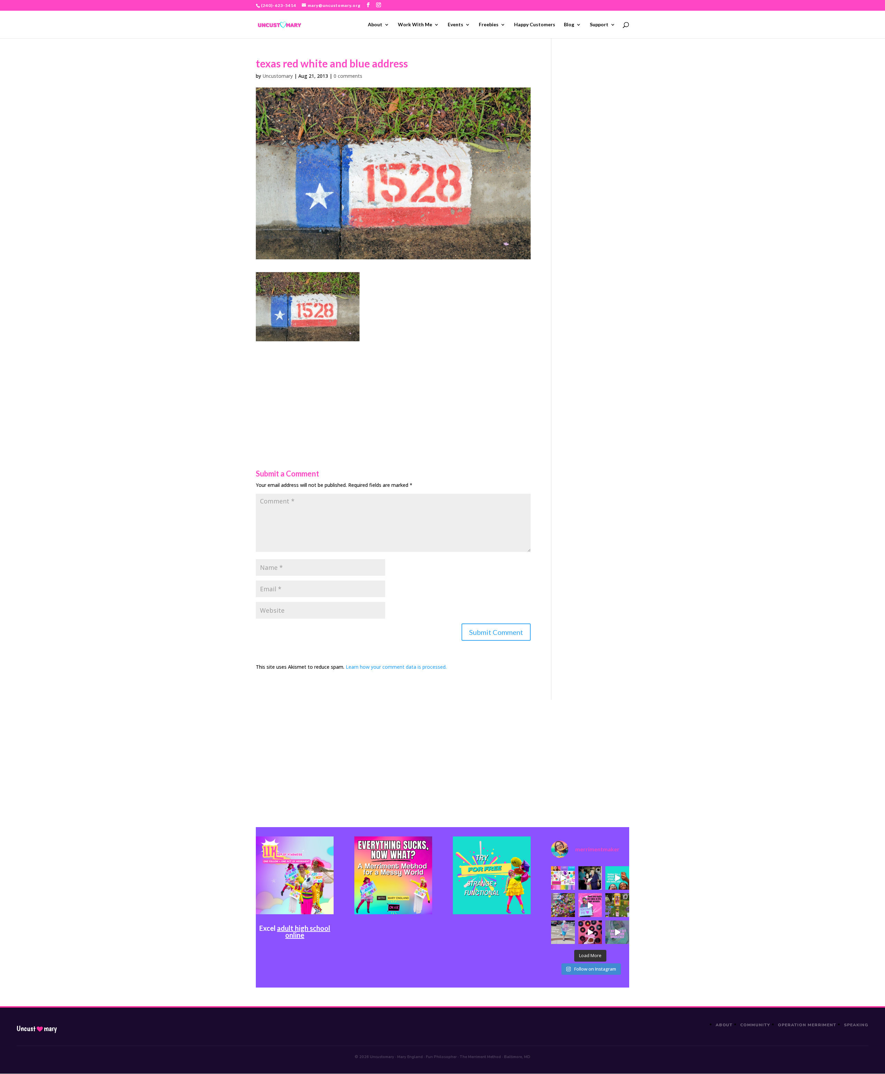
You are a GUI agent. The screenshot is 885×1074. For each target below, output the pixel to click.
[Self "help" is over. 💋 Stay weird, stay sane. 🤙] (617, 878)
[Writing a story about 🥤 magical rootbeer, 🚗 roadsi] (617, 932)
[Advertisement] (393, 389)
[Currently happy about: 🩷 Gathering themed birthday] (617, 905)
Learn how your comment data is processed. (396, 667)
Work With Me (415, 24)
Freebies (489, 24)
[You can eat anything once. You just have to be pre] (590, 905)
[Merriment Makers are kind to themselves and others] (563, 932)
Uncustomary (277, 76)
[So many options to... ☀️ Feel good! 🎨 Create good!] (563, 878)
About (375, 24)
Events (455, 24)
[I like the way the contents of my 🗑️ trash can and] (563, 905)
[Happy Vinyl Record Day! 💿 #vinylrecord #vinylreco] (590, 932)
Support (599, 24)
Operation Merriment (807, 1025)
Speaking (856, 1025)
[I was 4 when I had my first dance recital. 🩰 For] (590, 878)
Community (755, 1025)
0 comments (348, 76)
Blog (569, 24)
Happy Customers (534, 24)
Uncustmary (37, 1029)
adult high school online (303, 931)
